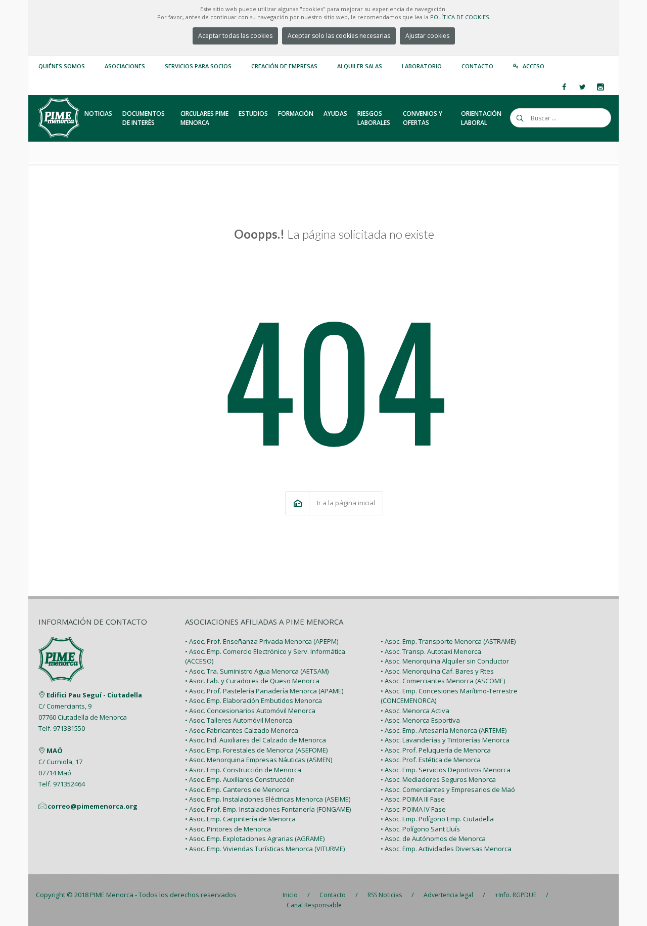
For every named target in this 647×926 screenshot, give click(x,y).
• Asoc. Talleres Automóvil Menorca (238, 720)
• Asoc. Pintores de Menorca (228, 828)
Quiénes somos (61, 66)
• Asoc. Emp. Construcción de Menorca (243, 769)
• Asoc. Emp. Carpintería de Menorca (240, 818)
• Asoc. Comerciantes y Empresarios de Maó (448, 789)
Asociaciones (125, 66)
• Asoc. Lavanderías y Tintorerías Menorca (445, 739)
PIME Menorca (111, 894)
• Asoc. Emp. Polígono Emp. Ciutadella (437, 818)
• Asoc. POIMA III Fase (413, 799)
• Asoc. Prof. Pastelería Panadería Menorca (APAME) (264, 690)
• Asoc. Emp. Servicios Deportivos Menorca (446, 769)
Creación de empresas (284, 66)
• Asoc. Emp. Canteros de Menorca (237, 789)
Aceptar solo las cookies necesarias (339, 35)
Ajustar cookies (427, 35)
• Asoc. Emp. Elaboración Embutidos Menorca (253, 700)
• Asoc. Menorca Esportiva (420, 720)
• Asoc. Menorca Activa (415, 710)
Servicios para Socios (198, 66)
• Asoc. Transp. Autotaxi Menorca (431, 651)
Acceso (533, 66)
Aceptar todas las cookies (235, 35)
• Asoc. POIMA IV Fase (413, 809)
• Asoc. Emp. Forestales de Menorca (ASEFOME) (256, 750)
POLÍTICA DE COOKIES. (460, 17)
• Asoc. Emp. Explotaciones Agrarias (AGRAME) (255, 838)
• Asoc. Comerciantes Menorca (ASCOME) (443, 680)
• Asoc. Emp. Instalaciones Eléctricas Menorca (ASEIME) (267, 799)
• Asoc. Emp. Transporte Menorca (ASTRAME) (448, 641)
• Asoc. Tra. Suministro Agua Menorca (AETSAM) (257, 671)
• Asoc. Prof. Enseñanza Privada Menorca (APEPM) (261, 641)
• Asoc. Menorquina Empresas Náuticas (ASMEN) (258, 759)
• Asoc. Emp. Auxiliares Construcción (240, 779)
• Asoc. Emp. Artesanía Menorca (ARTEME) (443, 730)
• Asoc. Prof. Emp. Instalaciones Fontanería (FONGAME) (268, 809)
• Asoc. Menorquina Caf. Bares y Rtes (437, 671)
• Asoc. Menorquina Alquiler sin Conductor (445, 661)
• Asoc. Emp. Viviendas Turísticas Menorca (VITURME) (265, 848)
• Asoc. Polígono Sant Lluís (420, 828)
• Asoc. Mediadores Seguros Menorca (438, 779)
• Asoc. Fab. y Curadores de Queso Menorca (252, 680)
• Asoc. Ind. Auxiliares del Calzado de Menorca (255, 739)
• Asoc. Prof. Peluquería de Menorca (436, 750)
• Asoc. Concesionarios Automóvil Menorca (250, 710)
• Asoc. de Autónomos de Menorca (433, 838)
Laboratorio (422, 66)
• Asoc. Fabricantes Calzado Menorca (241, 730)
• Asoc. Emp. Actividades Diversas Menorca (446, 848)
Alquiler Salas (359, 66)
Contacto (477, 66)
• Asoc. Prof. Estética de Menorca (431, 759)
